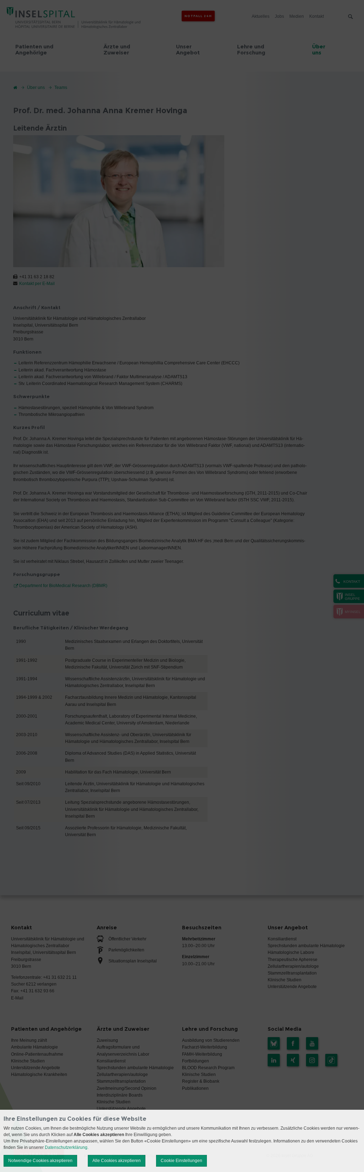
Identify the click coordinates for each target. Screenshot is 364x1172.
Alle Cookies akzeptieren (116, 1160)
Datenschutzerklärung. (67, 1147)
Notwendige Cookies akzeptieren (40, 1160)
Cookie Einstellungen (181, 1160)
